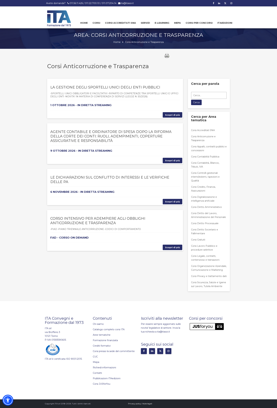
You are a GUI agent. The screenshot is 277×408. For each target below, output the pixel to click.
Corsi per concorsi (199, 22)
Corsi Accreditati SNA (120, 22)
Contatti (97, 373)
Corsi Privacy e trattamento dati (209, 276)
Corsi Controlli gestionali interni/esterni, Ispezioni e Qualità (205, 177)
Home (84, 22)
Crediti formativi (102, 345)
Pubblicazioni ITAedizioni (106, 378)
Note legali (147, 403)
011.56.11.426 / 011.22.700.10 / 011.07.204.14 (93, 3)
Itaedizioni (224, 22)
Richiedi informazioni (104, 367)
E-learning (162, 22)
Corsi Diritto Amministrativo (206, 207)
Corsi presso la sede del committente (114, 351)
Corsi (96, 22)
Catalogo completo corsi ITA (109, 329)
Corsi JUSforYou (101, 383)
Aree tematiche (101, 334)
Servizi (145, 22)
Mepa (177, 22)
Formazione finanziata (105, 340)
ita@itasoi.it (127, 3)
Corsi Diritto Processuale (204, 223)
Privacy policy (134, 403)
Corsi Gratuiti (198, 239)
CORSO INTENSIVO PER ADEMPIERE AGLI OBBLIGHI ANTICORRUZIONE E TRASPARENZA (97, 220)
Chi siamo (98, 324)
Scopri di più (172, 115)
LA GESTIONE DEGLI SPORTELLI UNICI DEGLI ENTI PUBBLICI (105, 87)
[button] (8, 400)
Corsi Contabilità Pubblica (205, 156)
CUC (95, 356)
